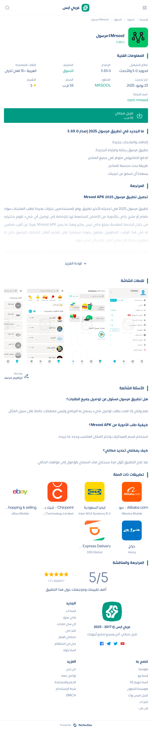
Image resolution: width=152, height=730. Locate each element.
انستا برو (143, 675)
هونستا (143, 669)
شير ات (143, 701)
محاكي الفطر (67, 637)
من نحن (71, 669)
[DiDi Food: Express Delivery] (94, 530)
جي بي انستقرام (65, 643)
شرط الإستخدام (66, 688)
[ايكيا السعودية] (94, 492)
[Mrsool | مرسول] (138, 37)
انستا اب (71, 610)
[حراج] (132, 530)
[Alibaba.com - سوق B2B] (132, 492)
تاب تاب (143, 708)
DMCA (71, 695)
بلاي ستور (69, 617)
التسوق (68, 71)
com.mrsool (137, 100)
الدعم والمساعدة (65, 682)
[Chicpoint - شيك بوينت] (57, 492)
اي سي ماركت (66, 624)
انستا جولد (69, 650)
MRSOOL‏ (103, 85)
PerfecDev (85, 725)
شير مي (71, 630)
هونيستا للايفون (137, 688)
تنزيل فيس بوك (138, 695)
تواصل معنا (68, 675)
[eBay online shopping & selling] (20, 492)
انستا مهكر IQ (139, 682)
